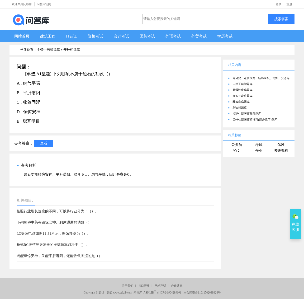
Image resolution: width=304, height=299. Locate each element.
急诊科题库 (240, 107)
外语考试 (173, 36)
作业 (258, 151)
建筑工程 (47, 36)
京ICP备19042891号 (169, 292)
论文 (236, 151)
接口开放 (144, 285)
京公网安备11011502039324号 (202, 292)
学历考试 (225, 36)
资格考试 (95, 36)
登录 (278, 4)
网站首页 (21, 36)
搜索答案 (281, 19)
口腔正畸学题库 (242, 84)
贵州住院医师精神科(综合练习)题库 (255, 119)
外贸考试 (199, 36)
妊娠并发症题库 (242, 96)
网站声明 (160, 285)
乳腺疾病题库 (241, 101)
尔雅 (281, 145)
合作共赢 (176, 285)
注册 (289, 4)
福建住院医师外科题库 (247, 113)
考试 (258, 145)
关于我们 (127, 285)
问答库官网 (44, 4)
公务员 (236, 145)
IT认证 (71, 36)
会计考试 (121, 36)
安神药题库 (71, 49)
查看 (43, 143)
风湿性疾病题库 (242, 90)
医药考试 (147, 36)
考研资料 (281, 151)
